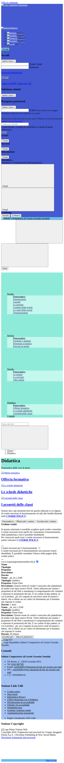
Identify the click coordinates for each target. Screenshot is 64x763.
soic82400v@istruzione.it (37, 667)
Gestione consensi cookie (19, 710)
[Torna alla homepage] (32, 218)
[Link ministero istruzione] (14, 5)
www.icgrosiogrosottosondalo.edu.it (18, 561)
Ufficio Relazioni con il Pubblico (22, 699)
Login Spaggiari (15, 121)
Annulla (5, 215)
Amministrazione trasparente (20, 713)
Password (33, 67)
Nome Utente (35, 64)
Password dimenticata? (12, 72)
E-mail (32, 110)
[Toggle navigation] (24, 255)
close (4, 268)
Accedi (5, 49)
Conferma (16, 215)
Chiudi (5, 141)
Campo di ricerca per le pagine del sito (19, 421)
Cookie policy (13, 691)
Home (10, 450)
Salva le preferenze (24, 637)
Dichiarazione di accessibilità (20, 702)
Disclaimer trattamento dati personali (18, 737)
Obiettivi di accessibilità (18, 705)
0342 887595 (17, 664)
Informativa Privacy (16, 697)
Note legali (12, 694)
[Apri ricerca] (39, 231)
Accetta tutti (46, 521)
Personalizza (8, 521)
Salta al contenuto (9, 2)
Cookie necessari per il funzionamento (19, 548)
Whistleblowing (14, 707)
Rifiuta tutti (25, 521)
